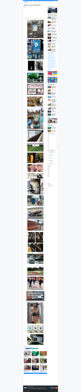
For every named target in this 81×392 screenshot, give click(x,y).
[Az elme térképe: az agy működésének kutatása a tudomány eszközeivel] (49, 38)
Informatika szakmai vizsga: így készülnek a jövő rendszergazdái (52, 15)
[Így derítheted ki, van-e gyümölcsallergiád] (49, 25)
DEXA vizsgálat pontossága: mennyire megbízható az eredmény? (54, 28)
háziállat (54, 61)
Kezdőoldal (25, 0)
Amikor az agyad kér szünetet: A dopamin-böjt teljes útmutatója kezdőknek (54, 22)
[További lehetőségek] (39, 348)
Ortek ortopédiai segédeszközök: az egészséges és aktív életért (53, 46)
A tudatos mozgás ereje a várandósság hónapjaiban (54, 43)
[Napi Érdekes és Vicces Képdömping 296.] (27, 367)
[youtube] (53, 387)
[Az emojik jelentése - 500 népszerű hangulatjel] (52, 80)
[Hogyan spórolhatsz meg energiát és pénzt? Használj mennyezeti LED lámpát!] (49, 108)
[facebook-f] (50, 387)
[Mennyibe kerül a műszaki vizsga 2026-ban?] (49, 97)
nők (50, 62)
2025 (52, 135)
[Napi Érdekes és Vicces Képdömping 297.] (43, 360)
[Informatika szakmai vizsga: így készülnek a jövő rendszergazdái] (52, 10)
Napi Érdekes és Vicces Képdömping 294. (43, 371)
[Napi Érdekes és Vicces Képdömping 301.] (35, 353)
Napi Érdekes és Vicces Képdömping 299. (27, 364)
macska (52, 61)
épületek (49, 61)
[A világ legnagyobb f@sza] (49, 90)
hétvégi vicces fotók (50, 66)
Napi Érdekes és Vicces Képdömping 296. (27, 371)
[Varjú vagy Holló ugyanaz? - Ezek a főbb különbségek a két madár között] (49, 87)
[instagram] (55, 387)
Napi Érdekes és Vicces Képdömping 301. (35, 356)
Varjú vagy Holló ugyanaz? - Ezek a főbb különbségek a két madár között (54, 87)
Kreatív (48, 173)
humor (26, 3)
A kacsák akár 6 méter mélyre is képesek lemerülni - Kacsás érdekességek (54, 115)
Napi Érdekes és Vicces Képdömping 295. (35, 371)
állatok (52, 55)
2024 (52, 136)
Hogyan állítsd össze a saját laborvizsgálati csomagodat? (54, 31)
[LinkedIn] (36, 348)
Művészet (49, 174)
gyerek (54, 62)
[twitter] (52, 387)
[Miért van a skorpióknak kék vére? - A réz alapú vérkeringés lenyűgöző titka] (49, 34)
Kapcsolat (27, 0)
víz (48, 62)
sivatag (54, 66)
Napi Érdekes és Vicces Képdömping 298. (35, 364)
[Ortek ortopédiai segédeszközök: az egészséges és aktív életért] (49, 46)
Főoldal (24, 3)
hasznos (52, 60)
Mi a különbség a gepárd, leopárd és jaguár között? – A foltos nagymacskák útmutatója (54, 93)
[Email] (37, 348)
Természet (49, 176)
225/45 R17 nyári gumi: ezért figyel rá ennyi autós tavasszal (54, 41)
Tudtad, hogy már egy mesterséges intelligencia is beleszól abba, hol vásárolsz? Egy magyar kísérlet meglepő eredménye (54, 18)
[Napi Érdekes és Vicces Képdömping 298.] (35, 360)
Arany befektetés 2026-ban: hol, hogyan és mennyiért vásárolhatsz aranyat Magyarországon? (54, 50)
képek (28, 346)
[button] (55, 1)
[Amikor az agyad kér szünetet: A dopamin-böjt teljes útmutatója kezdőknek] (49, 22)
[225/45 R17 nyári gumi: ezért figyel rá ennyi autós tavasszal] (49, 41)
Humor (48, 172)
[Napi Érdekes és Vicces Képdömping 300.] (43, 353)
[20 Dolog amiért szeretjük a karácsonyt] (49, 112)
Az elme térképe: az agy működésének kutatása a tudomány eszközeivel (54, 38)
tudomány (49, 60)
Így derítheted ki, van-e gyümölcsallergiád (54, 25)
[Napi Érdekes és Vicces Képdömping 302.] (27, 353)
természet (49, 55)
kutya (52, 62)
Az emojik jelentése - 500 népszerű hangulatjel (51, 84)
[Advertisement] (35, 13)
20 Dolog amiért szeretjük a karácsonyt (54, 111)
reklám (31, 346)
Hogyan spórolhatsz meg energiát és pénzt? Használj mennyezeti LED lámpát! (54, 108)
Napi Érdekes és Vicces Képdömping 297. (43, 364)
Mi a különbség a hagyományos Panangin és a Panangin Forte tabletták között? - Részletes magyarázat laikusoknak (54, 101)
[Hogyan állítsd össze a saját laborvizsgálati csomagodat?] (49, 31)
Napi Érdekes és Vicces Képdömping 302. (27, 356)
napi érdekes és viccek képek (51, 56)
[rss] (56, 387)
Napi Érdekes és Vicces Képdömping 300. (43, 356)
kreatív (29, 346)
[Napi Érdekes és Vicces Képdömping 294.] (43, 367)
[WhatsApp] (35, 348)
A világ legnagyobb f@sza (53, 90)
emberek (54, 54)
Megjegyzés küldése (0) (35, 373)
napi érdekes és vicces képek (51, 67)
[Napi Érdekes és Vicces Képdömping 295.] (35, 367)
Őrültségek (49, 175)
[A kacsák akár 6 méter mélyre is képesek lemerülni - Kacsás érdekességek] (49, 115)
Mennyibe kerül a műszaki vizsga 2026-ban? (54, 97)
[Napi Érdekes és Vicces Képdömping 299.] (27, 360)
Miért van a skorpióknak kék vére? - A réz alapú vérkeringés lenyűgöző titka (54, 34)
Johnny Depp (49, 68)
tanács (55, 60)
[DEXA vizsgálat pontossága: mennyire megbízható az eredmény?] (49, 28)
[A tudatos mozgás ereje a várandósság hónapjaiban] (49, 44)
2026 (52, 134)
